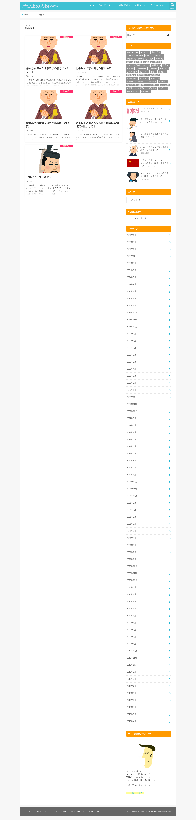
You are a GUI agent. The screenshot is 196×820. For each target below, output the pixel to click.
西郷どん (164, 85)
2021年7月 (131, 517)
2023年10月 (132, 327)
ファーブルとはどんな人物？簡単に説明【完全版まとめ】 (154, 176)
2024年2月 (131, 298)
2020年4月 (131, 623)
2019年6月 (131, 693)
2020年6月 (131, 608)
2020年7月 (131, 601)
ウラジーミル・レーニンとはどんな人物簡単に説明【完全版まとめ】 (154, 163)
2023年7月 (131, 348)
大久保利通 (156, 62)
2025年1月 (131, 249)
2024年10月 (132, 256)
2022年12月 (132, 397)
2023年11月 (132, 319)
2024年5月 (131, 277)
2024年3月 (131, 291)
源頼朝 (152, 82)
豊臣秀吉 (131, 88)
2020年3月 (131, 630)
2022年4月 (131, 453)
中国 (148, 55)
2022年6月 (131, 439)
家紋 (130, 69)
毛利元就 (155, 78)
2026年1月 (131, 235)
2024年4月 (131, 284)
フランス (145, 52)
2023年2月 (131, 383)
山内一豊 (153, 69)
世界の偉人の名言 (135, 55)
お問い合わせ (140, 5)
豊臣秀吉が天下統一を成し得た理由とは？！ (154, 120)
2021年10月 (132, 496)
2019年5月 (131, 700)
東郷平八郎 (132, 78)
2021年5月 (131, 531)
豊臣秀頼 (142, 88)
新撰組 (131, 75)
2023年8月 (131, 341)
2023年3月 (131, 376)
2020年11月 (132, 573)
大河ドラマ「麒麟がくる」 (138, 65)
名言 (138, 62)
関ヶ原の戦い (133, 91)
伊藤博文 (131, 59)
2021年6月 (131, 524)
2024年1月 (131, 305)
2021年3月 (131, 545)
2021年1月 (131, 559)
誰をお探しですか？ (106, 5)
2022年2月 (131, 467)
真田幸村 (163, 82)
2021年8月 (131, 510)
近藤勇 (152, 88)
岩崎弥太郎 (132, 72)
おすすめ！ (132, 52)
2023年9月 (131, 334)
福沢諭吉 (131, 85)
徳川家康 (144, 72)
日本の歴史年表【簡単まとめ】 (154, 109)
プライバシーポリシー (158, 5)
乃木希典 (158, 55)
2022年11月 (132, 404)
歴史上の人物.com (40, 6)
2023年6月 (131, 355)
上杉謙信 (156, 52)
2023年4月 (131, 369)
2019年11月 (132, 658)
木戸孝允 (154, 75)
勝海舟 (159, 59)
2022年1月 (131, 475)
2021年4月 (131, 538)
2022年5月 (131, 446)
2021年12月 (132, 482)
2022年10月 (132, 411)
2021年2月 (131, 552)
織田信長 (142, 85)
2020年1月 (131, 644)
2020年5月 (131, 616)
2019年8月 (131, 679)
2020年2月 (131, 637)
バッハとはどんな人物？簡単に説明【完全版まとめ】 (154, 150)
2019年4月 (131, 707)
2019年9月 (131, 672)
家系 (166, 65)
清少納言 (142, 82)
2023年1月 (131, 390)
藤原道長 (153, 85)
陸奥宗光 (145, 91)
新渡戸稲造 (142, 75)
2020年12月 (132, 566)
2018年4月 (131, 721)
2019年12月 (132, 651)
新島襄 (162, 72)
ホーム (91, 5)
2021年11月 (132, 489)
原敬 (130, 62)
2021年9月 (131, 503)
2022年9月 (131, 418)
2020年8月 (131, 594)
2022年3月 (131, 460)
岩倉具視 (164, 69)
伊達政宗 (142, 59)
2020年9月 (131, 587)
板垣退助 (144, 78)
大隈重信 (156, 65)
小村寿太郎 (141, 69)
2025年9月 (131, 242)
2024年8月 (131, 270)
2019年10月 (132, 665)
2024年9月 (131, 263)
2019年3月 (131, 714)
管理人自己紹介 (124, 5)
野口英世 (163, 88)
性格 (153, 72)
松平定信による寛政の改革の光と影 (154, 135)
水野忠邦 (131, 82)
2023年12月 (132, 312)
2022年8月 (131, 425)
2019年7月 (131, 686)
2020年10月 (132, 580)
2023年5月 (131, 362)
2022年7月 (131, 432)
